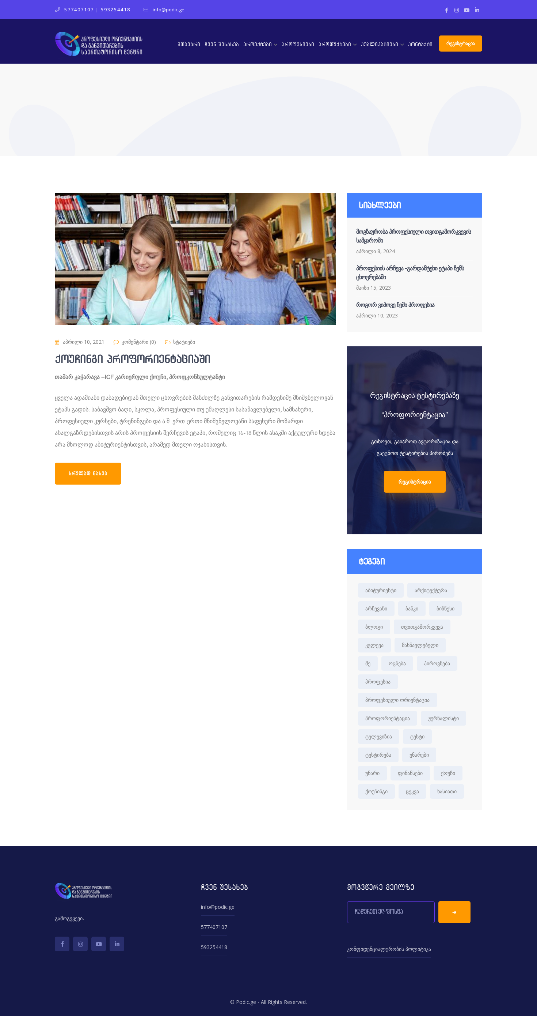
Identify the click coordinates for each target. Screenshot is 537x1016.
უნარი (372, 772)
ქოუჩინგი (376, 791)
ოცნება (397, 663)
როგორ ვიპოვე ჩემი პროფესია (395, 304)
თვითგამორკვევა (422, 626)
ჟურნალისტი (443, 718)
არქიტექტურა (431, 590)
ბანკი (411, 608)
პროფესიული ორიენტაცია (397, 699)
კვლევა (374, 644)
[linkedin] (117, 944)
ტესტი (417, 736)
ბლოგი (374, 626)
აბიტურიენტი (380, 590)
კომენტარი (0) (139, 341)
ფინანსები (410, 772)
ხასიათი (447, 791)
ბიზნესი (445, 608)
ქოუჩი (448, 772)
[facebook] (62, 944)
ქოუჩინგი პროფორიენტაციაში (132, 359)
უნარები (419, 754)
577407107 (79, 9)
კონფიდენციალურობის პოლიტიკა (389, 948)
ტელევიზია (378, 736)
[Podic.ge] (98, 45)
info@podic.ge (218, 906)
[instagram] (80, 944)
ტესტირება (378, 754)
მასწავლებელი (420, 644)
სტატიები (184, 341)
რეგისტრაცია (460, 43)
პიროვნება (437, 663)
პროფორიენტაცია (387, 718)
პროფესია (378, 681)
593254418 (115, 9)
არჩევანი (376, 608)
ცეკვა (412, 791)
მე (367, 663)
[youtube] (98, 944)
